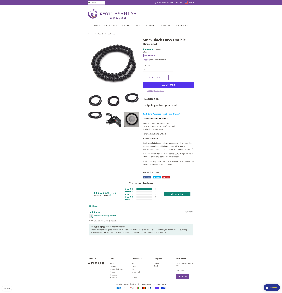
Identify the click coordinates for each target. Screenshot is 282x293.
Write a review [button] (177, 194)
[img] (94, 212)
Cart (180, 3)
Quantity (146, 65)
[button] (148, 49)
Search (112, 272)
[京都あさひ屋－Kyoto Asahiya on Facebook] (92, 264)
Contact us (113, 278)
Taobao (134, 278)
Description (151, 99)
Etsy (133, 269)
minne (134, 266)
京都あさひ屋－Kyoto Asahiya (140, 284)
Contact (151, 25)
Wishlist (165, 25)
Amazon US (136, 272)
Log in (156, 3)
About (126, 25)
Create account (167, 3)
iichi (133, 263)
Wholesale (113, 275)
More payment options (155, 91)
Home (97, 25)
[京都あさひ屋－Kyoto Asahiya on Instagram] (99, 264)
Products (110, 25)
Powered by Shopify (159, 284)
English (156, 263)
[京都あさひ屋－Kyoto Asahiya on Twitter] (89, 264)
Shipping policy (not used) (161, 105)
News (139, 25)
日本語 (156, 266)
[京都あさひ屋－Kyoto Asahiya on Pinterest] (96, 264)
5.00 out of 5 (110, 193)
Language (181, 25)
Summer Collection (116, 269)
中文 (155, 269)
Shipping (146, 60)
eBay (133, 275)
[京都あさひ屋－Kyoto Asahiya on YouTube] (103, 264)
